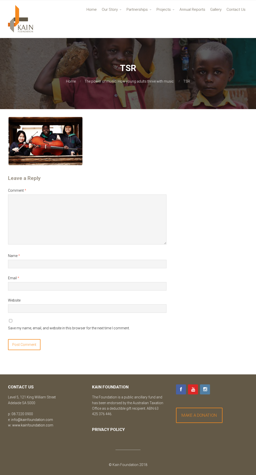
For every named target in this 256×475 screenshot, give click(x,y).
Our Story (110, 9)
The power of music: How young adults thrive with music (129, 81)
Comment (17, 190)
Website (14, 300)
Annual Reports (192, 9)
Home (91, 9)
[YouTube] (193, 389)
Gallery (216, 9)
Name (14, 256)
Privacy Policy (108, 429)
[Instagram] (205, 389)
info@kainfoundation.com (32, 420)
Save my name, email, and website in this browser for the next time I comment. (69, 328)
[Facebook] (181, 389)
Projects (163, 9)
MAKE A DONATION (199, 415)
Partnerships (137, 9)
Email (13, 278)
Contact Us (236, 9)
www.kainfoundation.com (32, 425)
